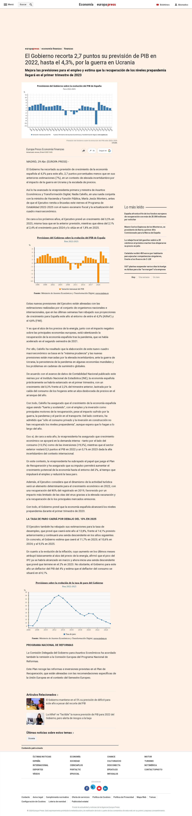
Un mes (156, 277)
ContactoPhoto (153, 769)
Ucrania (31, 738)
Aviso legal (38, 797)
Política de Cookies (101, 797)
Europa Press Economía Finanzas (45, 149)
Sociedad (75, 761)
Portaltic (75, 769)
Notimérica (150, 765)
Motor (148, 756)
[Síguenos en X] (93, 789)
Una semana (144, 277)
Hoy (133, 277)
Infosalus (112, 773)
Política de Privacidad (123, 797)
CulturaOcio (114, 761)
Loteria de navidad (57, 801)
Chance (111, 756)
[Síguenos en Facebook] (87, 789)
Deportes (38, 769)
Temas (152, 797)
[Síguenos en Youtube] (99, 789)
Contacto (26, 797)
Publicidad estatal (80, 801)
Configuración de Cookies (34, 801)
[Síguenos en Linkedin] (105, 789)
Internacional (40, 765)
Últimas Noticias (42, 756)
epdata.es (112, 769)
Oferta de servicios (81, 797)
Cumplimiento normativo (57, 797)
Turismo (149, 761)
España (36, 761)
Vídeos (36, 773)
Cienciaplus (76, 765)
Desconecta (113, 765)
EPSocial (74, 773)
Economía (75, 756)
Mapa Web (141, 797)
